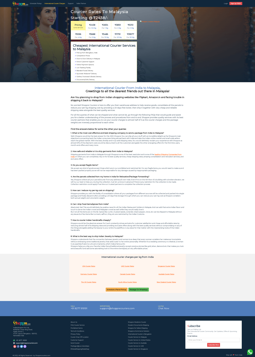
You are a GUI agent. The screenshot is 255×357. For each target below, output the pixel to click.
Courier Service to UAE (136, 346)
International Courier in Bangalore (139, 334)
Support (71, 3)
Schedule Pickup (36, 3)
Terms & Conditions (77, 331)
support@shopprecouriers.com (117, 308)
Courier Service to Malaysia (137, 337)
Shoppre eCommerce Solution (138, 331)
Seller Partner (81, 3)
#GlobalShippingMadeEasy (80, 349)
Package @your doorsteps (80, 346)
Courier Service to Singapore (138, 349)
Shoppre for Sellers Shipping (138, 328)
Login (226, 3)
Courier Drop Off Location (80, 337)
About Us (74, 322)
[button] (116, 290)
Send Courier (75, 343)
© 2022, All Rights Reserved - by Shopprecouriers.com (31, 355)
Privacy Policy (75, 334)
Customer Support (77, 340)
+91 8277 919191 (79, 308)
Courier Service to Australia (137, 343)
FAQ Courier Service (78, 325)
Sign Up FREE (236, 3)
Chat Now (163, 308)
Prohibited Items (76, 328)
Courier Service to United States (139, 340)
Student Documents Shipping (138, 325)
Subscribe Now (213, 345)
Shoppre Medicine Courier (137, 322)
